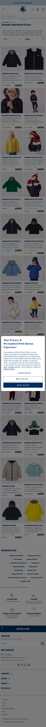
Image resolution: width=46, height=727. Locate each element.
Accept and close (23, 385)
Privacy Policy (9, 369)
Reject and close (22, 379)
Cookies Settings (24, 373)
